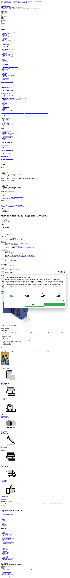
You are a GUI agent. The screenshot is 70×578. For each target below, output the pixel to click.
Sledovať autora (4, 219)
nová (12, 251)
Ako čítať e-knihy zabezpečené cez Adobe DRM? (11, 205)
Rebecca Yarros (6, 120)
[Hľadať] (14, 16)
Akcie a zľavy (6, 107)
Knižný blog (23, 2)
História (5, 53)
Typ (2, 232)
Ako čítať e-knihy (7, 537)
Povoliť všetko (54, 304)
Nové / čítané (3, 249)
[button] (36, 338)
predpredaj (16, 244)
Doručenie (3, 2)
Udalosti (5, 513)
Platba (4, 532)
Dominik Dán (6, 118)
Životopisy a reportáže (8, 54)
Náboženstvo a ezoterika (7, 90)
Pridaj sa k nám (6, 554)
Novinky (5, 104)
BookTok (5, 109)
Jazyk (2, 259)
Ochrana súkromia (7, 573)
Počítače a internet (7, 58)
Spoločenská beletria (7, 36)
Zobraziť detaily (58, 300)
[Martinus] (5, 6)
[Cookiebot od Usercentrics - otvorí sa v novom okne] (59, 272)
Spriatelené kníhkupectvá (8, 514)
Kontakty (5, 548)
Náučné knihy (6, 78)
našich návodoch (12, 180)
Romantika (5, 35)
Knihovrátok (14, 2)
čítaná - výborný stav (22, 254)
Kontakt (28, 2)
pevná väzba (16, 269)
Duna (4, 138)
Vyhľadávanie (4, 11)
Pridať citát (3, 350)
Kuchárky (3, 84)
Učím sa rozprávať (7, 137)
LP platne (3, 164)
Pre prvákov (6, 69)
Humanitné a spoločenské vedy (10, 52)
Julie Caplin (5, 119)
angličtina (14, 260)
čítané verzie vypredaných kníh (29, 256)
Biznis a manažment (7, 50)
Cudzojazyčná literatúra (7, 96)
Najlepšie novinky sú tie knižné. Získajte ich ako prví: (12, 564)
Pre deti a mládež (4, 220)
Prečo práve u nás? (7, 533)
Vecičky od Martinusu (7, 148)
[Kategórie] (22, 7)
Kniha (4, 336)
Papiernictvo (4, 156)
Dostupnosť (3, 241)
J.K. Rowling (6, 330)
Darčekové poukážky (6, 142)
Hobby (4, 59)
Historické (5, 39)
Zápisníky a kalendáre (7, 159)
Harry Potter (6, 132)
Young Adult (6, 72)
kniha (11, 234)
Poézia (4, 43)
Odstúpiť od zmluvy (7, 543)
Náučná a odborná (6, 47)
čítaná (13, 252)
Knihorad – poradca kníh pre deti (10, 67)
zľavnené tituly (19, 239)
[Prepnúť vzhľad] (1, 4)
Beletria (3, 29)
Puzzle (2, 167)
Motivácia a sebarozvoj (8, 49)
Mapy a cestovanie (6, 93)
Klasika (5, 38)
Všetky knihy (6, 100)
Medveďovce (3, 365)
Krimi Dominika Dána (8, 136)
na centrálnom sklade (22, 243)
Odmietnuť (34, 304)
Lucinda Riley (6, 125)
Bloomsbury (16, 265)
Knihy (2, 7)
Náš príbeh (5, 549)
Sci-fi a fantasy (6, 33)
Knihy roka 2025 (7, 102)
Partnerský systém (7, 553)
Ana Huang (5, 122)
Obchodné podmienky (8, 574)
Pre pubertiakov (6, 70)
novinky (14, 238)
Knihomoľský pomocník (8, 542)
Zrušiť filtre (3, 292)
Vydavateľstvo (4, 264)
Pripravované (6, 105)
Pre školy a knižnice (7, 539)
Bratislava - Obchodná (8, 510)
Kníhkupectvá (8, 2)
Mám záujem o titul (7, 110)
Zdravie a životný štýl (8, 56)
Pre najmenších (6, 68)
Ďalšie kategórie (6, 44)
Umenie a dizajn (6, 60)
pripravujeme (18, 246)
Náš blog (5, 551)
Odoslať (2, 567)
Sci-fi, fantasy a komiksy (8, 75)
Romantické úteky (7, 131)
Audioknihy (10, 7)
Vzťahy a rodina (6, 55)
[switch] (27, 296)
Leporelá (5, 76)
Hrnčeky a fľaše (5, 153)
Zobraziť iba (3, 236)
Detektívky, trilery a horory (9, 32)
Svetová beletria (6, 41)
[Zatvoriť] (1, 230)
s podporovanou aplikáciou (17, 197)
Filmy (16, 7)
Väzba (2, 268)
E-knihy (6, 7)
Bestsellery (5, 103)
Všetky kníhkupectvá (7, 511)
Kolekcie (5, 108)
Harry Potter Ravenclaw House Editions (9, 325)
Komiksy (5, 34)
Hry (14, 7)
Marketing (5, 556)
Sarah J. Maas (6, 123)
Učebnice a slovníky (6, 87)
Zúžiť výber (3, 272)
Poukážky (19, 2)
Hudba (3, 161)
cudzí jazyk (15, 261)
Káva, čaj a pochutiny (7, 150)
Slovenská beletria (7, 40)
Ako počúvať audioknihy (8, 538)
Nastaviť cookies (7, 572)
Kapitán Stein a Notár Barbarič (10, 133)
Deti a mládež (4, 64)
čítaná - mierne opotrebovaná (28, 255)
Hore (2, 347)
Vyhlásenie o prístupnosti (8, 559)
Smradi (4, 139)
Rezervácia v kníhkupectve (9, 535)
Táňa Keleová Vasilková (8, 124)
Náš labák (5, 557)
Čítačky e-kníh (5, 145)
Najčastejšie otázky (7, 534)
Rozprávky (5, 74)
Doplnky (19, 7)
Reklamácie (5, 540)
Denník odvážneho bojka (8, 134)
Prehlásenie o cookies (8, 558)
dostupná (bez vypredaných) (27, 247)
